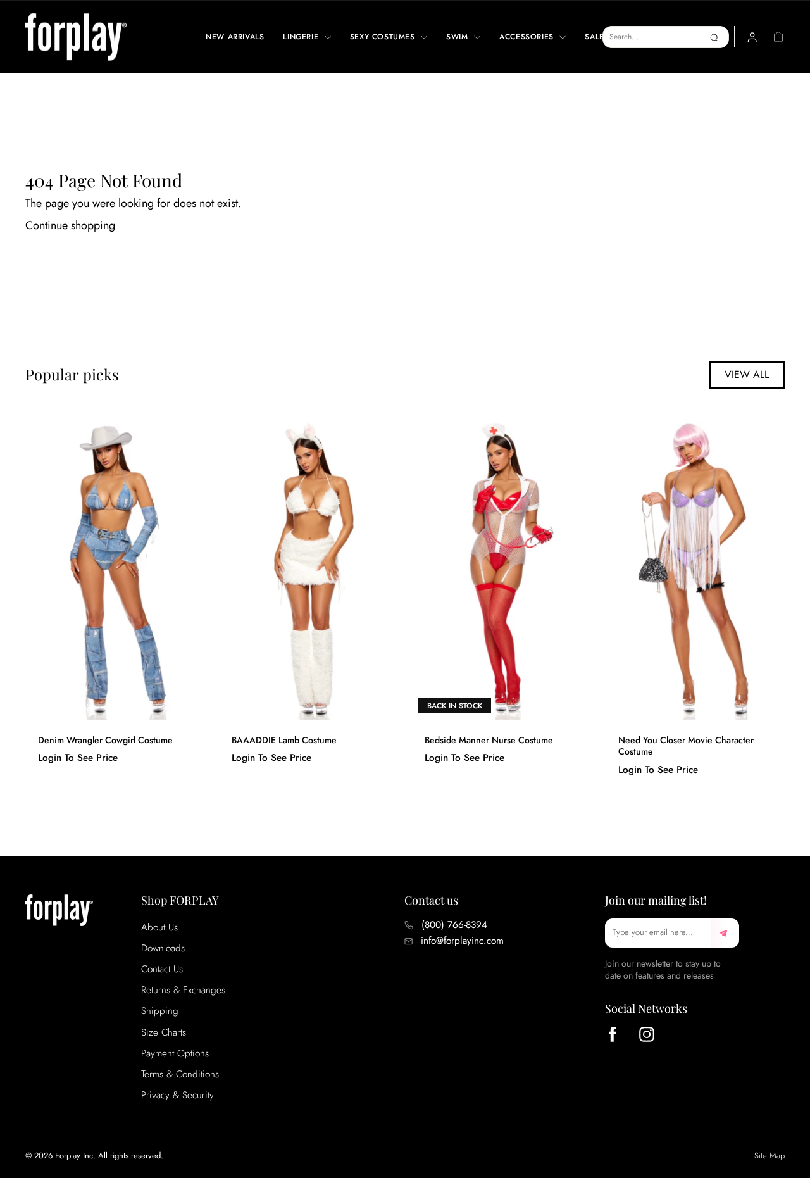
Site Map (769, 1156)
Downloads (163, 948)
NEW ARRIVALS (235, 36)
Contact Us (162, 969)
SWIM (458, 36)
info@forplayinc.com (462, 941)
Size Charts (163, 1032)
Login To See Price (78, 758)
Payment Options (175, 1053)
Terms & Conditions (180, 1074)
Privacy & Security (177, 1095)
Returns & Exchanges (183, 990)
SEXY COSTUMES (384, 36)
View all (747, 374)
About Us (159, 927)
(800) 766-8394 (454, 925)
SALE (594, 36)
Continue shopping (70, 226)
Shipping (159, 1011)
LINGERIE (302, 36)
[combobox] (665, 37)
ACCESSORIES (527, 36)
